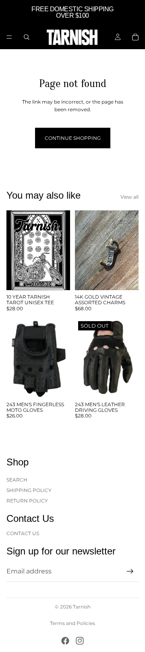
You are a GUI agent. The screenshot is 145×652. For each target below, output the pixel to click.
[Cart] (135, 37)
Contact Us (22, 533)
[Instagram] (80, 641)
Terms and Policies (72, 623)
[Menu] (9, 37)
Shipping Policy (29, 490)
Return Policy (27, 501)
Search (16, 479)
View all (129, 197)
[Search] (26, 37)
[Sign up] (130, 571)
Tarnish (82, 607)
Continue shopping (73, 138)
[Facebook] (65, 641)
